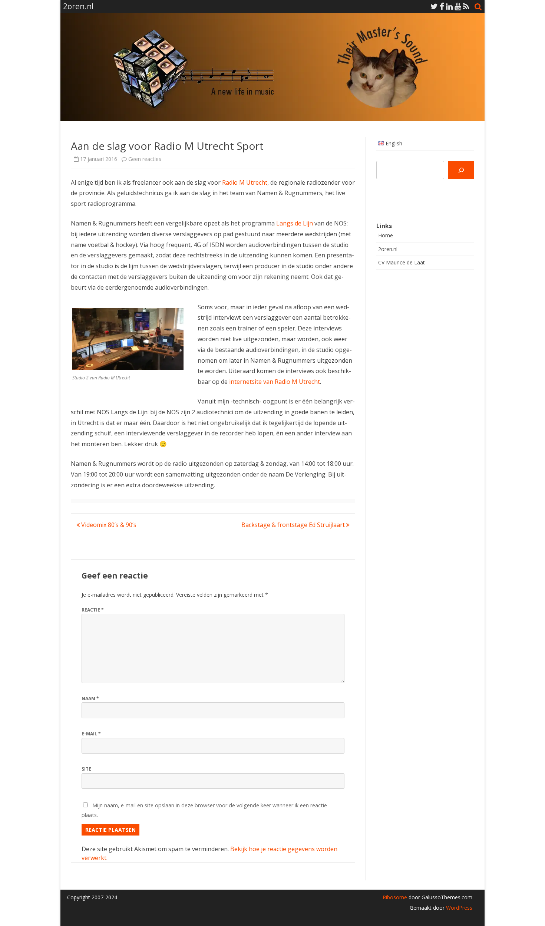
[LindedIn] (449, 6)
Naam (90, 698)
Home (385, 235)
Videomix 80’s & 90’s (108, 525)
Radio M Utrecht (244, 182)
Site (86, 769)
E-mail (91, 734)
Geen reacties (144, 158)
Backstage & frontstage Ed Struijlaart (293, 525)
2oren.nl (387, 249)
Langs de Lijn (294, 223)
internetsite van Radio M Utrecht (274, 382)
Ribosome (395, 897)
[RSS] (466, 6)
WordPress (458, 907)
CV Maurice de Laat (401, 262)
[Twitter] (434, 6)
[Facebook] (442, 6)
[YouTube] (458, 6)
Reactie (93, 610)
